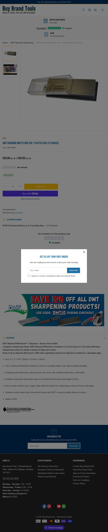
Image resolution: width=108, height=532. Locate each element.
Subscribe (73, 270)
